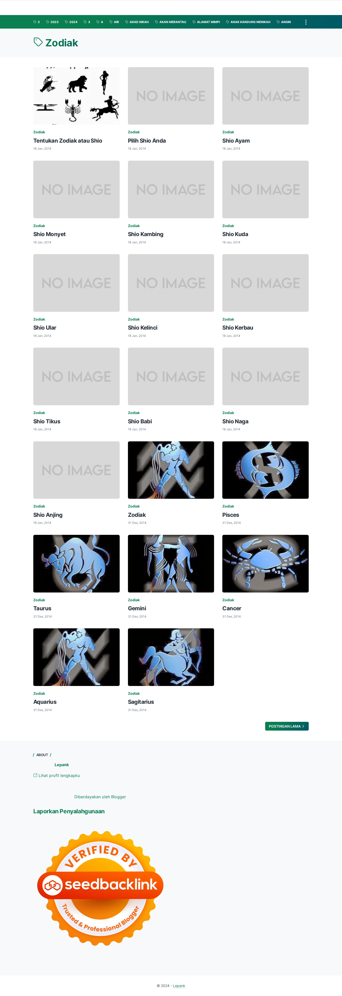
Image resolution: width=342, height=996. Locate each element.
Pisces (230, 515)
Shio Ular (44, 327)
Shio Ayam (236, 140)
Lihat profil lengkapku (58, 775)
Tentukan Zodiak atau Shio (67, 140)
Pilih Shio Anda (147, 140)
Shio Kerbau (237, 327)
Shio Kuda (235, 234)
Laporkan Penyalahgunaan (69, 811)
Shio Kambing (145, 234)
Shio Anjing (47, 515)
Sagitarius (141, 702)
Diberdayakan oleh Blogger (100, 796)
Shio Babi (140, 421)
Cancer (231, 608)
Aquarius (44, 702)
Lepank (62, 764)
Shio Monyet (49, 234)
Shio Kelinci (142, 327)
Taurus (42, 608)
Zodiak (39, 132)
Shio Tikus (46, 421)
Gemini (137, 608)
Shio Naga (235, 421)
